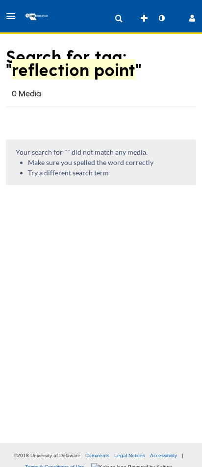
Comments (97, 455)
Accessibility (163, 455)
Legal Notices (129, 455)
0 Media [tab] (26, 93)
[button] (14, 16)
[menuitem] (118, 18)
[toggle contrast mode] (161, 18)
